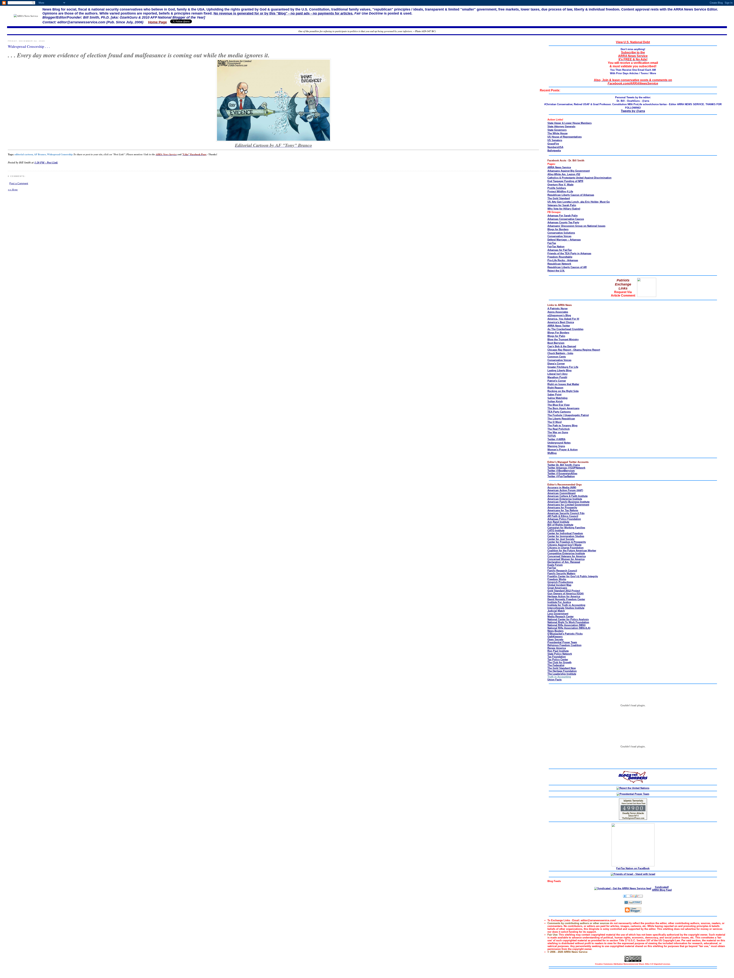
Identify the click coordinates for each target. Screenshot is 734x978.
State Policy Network (559, 653)
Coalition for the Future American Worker (571, 550)
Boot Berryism (555, 342)
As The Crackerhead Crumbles (565, 329)
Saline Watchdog (557, 398)
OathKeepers (555, 636)
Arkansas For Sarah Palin (562, 215)
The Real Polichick (558, 429)
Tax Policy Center (557, 659)
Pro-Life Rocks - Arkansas (562, 260)
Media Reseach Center (560, 616)
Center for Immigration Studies (565, 536)
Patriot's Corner (556, 380)
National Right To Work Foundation (568, 622)
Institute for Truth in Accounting (566, 605)
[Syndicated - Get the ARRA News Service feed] (622, 888)
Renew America (556, 648)
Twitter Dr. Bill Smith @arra (563, 464)
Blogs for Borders (557, 229)
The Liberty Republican (561, 418)
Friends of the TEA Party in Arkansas (569, 253)
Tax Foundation (556, 656)
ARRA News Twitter (558, 325)
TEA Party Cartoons (559, 411)
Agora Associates (557, 312)
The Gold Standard (558, 198)
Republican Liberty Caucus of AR (567, 267)
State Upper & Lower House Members (569, 123)
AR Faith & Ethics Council (562, 516)
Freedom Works (556, 579)
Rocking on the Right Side (563, 391)
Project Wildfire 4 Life (560, 191)
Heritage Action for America (563, 596)
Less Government (557, 613)
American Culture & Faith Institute (567, 496)
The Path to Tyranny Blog (562, 425)
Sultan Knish (555, 401)
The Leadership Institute (561, 673)
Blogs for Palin (556, 336)
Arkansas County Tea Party (563, 222)
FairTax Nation (555, 246)
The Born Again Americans (563, 408)
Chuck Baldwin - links (560, 353)
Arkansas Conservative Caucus (565, 219)
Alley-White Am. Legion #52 (563, 174)
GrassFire (553, 143)
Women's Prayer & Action (562, 449)
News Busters (555, 630)
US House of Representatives (564, 136)
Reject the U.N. (556, 270)
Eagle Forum (555, 564)
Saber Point (554, 394)
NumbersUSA (555, 147)
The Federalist (555, 665)
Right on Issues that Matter (563, 384)
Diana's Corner (556, 363)
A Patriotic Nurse (557, 308)
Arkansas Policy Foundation (564, 519)
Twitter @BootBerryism (561, 470)
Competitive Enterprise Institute (566, 553)
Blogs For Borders (558, 332)
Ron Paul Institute (558, 651)
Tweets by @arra (633, 111)
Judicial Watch (556, 610)
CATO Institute (555, 530)
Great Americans (557, 587)
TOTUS (551, 435)
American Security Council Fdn (566, 513)
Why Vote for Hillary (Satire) (563, 208)
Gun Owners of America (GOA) (565, 593)
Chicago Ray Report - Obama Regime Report (573, 349)
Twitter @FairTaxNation (561, 476)
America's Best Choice (560, 322)
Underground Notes (559, 442)
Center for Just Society (560, 539)
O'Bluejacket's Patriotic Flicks (565, 633)
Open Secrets (555, 639)
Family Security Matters (561, 573)
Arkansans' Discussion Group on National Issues (576, 225)
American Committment (561, 493)
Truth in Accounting (559, 676)
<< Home (13, 189)
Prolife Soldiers (556, 188)
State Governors (557, 129)
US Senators (554, 140)
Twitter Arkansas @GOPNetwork (566, 467)
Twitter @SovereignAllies (562, 473)
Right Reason (555, 387)
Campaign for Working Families (566, 527)
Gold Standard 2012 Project (563, 590)
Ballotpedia (554, 150)
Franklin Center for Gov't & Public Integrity (572, 576)
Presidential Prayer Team (562, 642)
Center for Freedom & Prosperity (566, 542)
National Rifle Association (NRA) (566, 625)
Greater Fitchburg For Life (562, 367)
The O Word (554, 422)
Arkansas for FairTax (559, 250)
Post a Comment (18, 183)
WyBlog (552, 453)
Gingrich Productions (560, 582)
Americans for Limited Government (568, 504)
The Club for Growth (559, 662)
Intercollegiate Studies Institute (565, 607)
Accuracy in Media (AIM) (561, 487)
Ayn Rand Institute (558, 521)
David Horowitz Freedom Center (566, 599)
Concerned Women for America (566, 559)
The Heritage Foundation (562, 671)
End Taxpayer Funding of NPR (565, 181)
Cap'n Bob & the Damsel (561, 346)
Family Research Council (562, 570)
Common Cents (556, 356)
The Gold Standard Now (561, 668)
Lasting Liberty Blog (559, 370)
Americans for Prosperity (562, 507)
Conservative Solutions (561, 232)
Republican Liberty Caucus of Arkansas (570, 194)
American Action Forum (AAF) (565, 490)
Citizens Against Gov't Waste (564, 544)
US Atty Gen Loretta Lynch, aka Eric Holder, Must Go (578, 201)
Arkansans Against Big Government (568, 170)
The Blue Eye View (558, 404)
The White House (557, 133)
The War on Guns (557, 432)
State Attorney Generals (561, 126)
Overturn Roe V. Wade (560, 184)
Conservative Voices (559, 236)
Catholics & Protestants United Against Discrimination (579, 177)
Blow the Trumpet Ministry (563, 339)
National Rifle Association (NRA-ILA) (568, 628)
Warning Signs (556, 446)
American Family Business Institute (568, 501)
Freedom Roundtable (559, 256)
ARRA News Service (559, 167)
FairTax (551, 243)
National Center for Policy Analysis (568, 619)
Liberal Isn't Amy (557, 373)
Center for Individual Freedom (565, 533)
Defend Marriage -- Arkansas (564, 239)
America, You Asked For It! (563, 318)
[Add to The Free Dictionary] (633, 903)
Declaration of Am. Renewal (563, 562)
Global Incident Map (559, 585)
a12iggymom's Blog (559, 315)
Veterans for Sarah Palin (561, 205)
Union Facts (554, 679)
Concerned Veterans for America (566, 556)
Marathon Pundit (557, 377)
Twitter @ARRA (556, 439)
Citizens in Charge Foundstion (565, 547)
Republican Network (559, 263)
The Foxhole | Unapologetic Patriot (568, 415)
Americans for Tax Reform (562, 510)
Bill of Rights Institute (560, 524)
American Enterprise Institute (564, 499)
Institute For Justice (559, 602)
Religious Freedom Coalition (564, 645)
